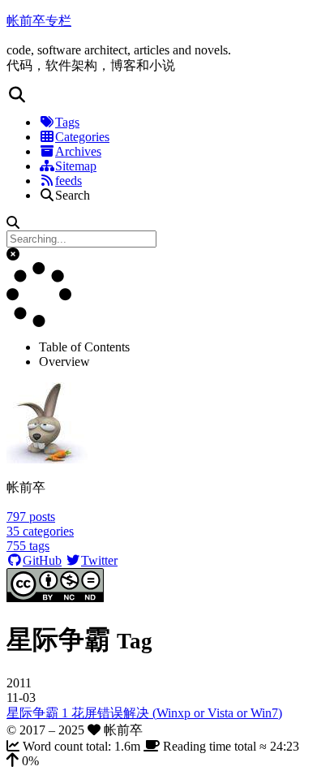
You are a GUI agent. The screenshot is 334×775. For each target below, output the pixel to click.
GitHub (42, 560)
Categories (82, 137)
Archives (78, 151)
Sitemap (75, 166)
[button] (167, 95)
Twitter (99, 560)
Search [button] (72, 195)
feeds (68, 180)
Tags (67, 122)
